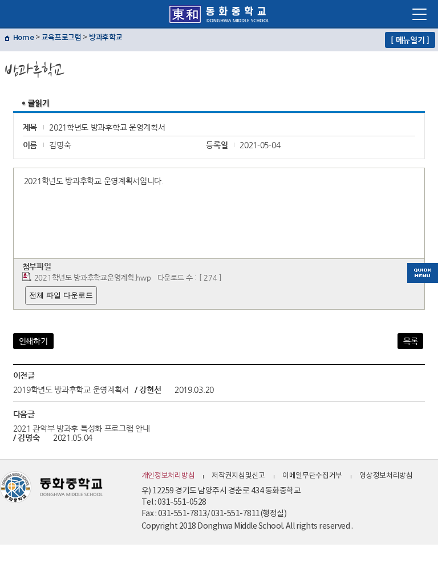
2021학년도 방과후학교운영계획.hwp (92, 277)
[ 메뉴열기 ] (410, 39)
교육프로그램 (62, 37)
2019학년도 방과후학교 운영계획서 (71, 389)
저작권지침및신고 (238, 476)
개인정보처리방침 (168, 476)
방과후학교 (106, 37)
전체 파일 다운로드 (61, 295)
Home (23, 37)
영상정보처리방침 (386, 476)
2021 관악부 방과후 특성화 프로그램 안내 (81, 428)
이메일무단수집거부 (312, 476)
